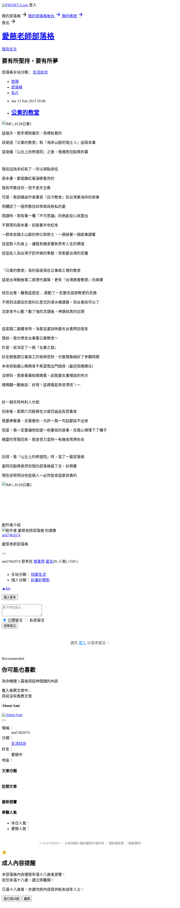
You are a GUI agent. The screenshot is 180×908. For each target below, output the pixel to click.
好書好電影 (40, 580)
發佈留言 (10, 626)
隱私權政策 (116, 843)
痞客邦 (39, 561)
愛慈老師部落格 (28, 36)
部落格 (16, 87)
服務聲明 (134, 843)
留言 (49, 561)
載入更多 (10, 597)
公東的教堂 (25, 113)
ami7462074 (11, 535)
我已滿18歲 (11, 899)
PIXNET (55, 843)
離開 (27, 899)
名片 (15, 93)
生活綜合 (40, 72)
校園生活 (38, 574)
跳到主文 (9, 49)
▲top (6, 588)
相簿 (15, 82)
